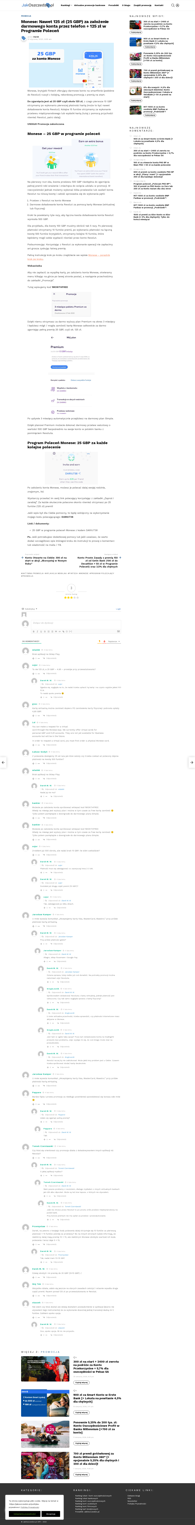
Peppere (61, 1115)
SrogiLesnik (69, 1013)
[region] (34, 1507)
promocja (27, 576)
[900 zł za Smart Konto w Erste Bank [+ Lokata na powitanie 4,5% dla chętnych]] (45, 1403)
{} (67, 631)
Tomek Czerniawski (66, 1168)
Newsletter (132, 1501)
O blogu (126, 5)
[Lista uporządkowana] (48, 631)
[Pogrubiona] (34, 631)
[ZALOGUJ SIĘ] (177, 5)
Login (118, 609)
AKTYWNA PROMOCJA (33, 573)
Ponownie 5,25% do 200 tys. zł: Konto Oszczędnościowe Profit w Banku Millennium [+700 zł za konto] (96, 1427)
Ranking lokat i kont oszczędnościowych (93, 1496)
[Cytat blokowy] (56, 631)
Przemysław (63, 1255)
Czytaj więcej (81, 1383)
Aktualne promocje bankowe (89, 5)
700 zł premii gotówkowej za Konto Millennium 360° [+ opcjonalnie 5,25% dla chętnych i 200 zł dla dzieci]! (96, 1458)
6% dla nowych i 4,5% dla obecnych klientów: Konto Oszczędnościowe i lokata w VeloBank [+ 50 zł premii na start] (158, 92)
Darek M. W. (46, 680)
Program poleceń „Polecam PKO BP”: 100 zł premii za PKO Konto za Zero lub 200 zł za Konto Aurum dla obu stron (153, 186)
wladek (61, 789)
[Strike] (45, 631)
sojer (60, 684)
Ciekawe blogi (133, 1496)
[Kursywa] (37, 631)
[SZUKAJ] (173, 5)
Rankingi (65, 5)
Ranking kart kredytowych (86, 1509)
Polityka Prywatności (30, 1507)
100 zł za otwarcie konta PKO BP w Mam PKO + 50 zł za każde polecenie (152, 163)
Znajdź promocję (142, 5)
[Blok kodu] (60, 631)
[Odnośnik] (63, 631)
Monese (84, 573)
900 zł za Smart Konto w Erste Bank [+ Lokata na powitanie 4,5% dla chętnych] (97, 1398)
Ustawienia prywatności (25, 1514)
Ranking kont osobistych (86, 1504)
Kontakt (159, 5)
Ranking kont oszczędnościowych (90, 1501)
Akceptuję (50, 1514)
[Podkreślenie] (41, 631)
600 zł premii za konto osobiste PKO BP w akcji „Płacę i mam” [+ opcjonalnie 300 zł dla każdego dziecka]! (154, 174)
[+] (70, 631)
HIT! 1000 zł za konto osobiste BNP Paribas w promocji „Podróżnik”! (156, 109)
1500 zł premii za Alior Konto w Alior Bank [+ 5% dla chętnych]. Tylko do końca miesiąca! (152, 217)
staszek (61, 1328)
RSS (129, 1498)
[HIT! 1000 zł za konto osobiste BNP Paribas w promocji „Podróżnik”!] (136, 110)
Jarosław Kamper (65, 937)
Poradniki (114, 5)
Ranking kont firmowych (86, 1506)
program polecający (102, 573)
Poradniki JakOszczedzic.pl (87, 1512)
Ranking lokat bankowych (86, 1498)
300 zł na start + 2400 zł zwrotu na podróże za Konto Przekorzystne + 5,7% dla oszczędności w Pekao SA (96, 1366)
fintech (73, 573)
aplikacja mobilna (56, 573)
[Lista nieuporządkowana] (52, 631)
